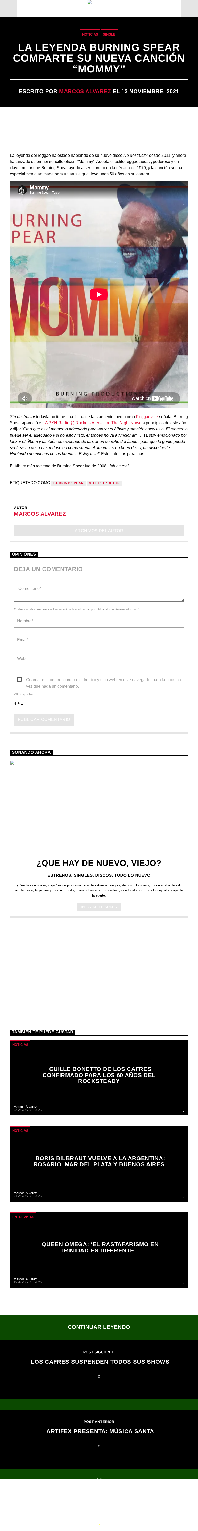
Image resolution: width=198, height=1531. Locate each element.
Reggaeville (147, 416)
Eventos (55, 1500)
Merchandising (32, 1506)
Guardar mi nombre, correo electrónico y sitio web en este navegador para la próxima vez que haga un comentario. (103, 680)
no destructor (104, 483)
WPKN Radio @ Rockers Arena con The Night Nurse (93, 423)
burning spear (68, 483)
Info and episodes (99, 907)
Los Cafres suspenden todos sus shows (100, 1361)
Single (109, 34)
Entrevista (23, 1217)
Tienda (148, 1500)
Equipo (121, 1500)
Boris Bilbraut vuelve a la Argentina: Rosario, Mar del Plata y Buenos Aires (99, 1161)
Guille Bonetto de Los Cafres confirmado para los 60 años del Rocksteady (99, 1075)
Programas (89, 1500)
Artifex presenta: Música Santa (100, 1431)
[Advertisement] (99, 964)
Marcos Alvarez (85, 91)
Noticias (90, 34)
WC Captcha (23, 694)
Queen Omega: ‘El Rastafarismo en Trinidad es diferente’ (100, 1247)
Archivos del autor (99, 530)
